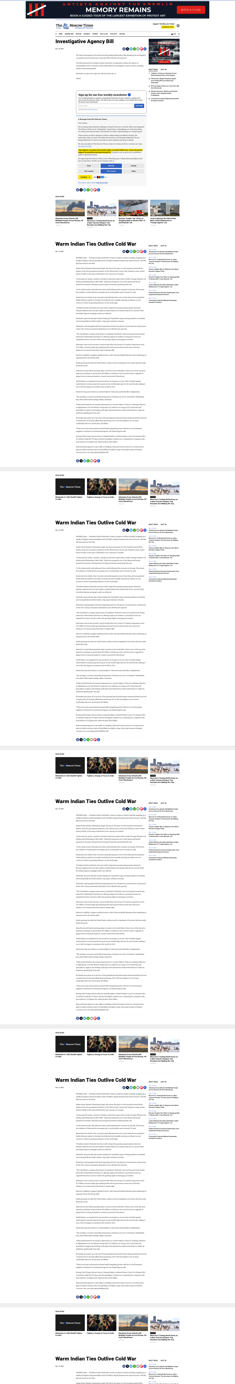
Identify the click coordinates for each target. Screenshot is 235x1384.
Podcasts (113, 34)
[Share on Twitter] (127, 49)
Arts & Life (104, 34)
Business (87, 34)
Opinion (95, 34)
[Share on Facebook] (124, 49)
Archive (122, 34)
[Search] (179, 34)
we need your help (84, 146)
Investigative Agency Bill (84, 41)
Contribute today (167, 27)
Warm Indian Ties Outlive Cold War (95, 244)
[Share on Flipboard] (141, 49)
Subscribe (139, 106)
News (61, 34)
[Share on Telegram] (131, 49)
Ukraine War (69, 34)
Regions (79, 34)
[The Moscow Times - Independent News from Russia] (74, 25)
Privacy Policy (94, 109)
